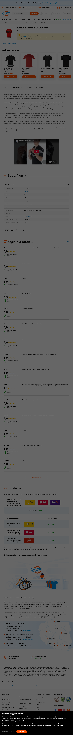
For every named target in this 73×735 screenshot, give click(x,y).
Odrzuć (12, 731)
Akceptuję (21, 731)
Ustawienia (5, 731)
